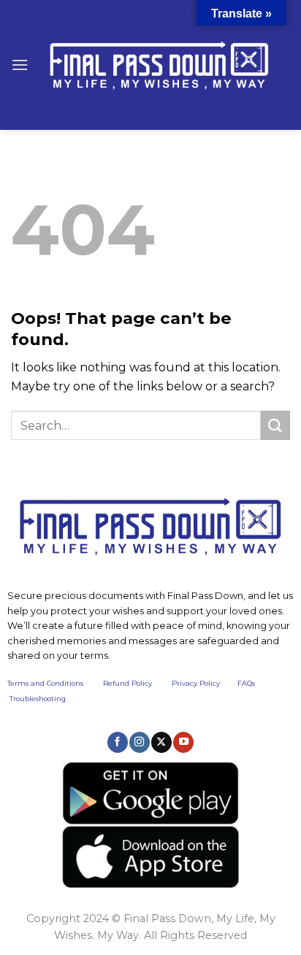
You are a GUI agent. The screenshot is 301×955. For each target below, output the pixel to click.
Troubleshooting (37, 699)
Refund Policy (127, 683)
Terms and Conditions (55, 683)
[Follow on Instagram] (139, 742)
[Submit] (275, 425)
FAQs (246, 683)
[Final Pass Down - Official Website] (159, 65)
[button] (19, 64)
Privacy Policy (196, 683)
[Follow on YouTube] (183, 742)
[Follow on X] (161, 742)
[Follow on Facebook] (117, 742)
